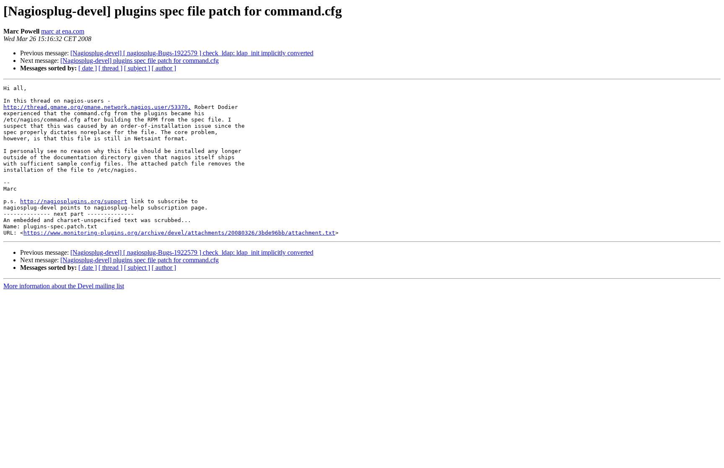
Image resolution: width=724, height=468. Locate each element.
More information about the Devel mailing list (63, 286)
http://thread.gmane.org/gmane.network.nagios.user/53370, (97, 107)
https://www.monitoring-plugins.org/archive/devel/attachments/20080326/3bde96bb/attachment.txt (179, 233)
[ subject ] (137, 68)
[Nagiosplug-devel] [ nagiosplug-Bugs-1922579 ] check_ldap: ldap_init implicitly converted (191, 53)
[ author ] (164, 68)
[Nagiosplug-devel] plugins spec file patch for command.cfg (139, 60)
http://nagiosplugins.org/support (73, 201)
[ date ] (87, 68)
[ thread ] (110, 68)
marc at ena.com (62, 31)
